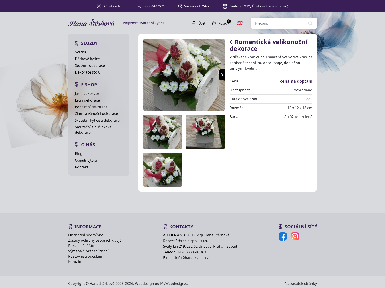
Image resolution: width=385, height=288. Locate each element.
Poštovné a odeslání (85, 256)
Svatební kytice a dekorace (97, 120)
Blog (78, 153)
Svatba (80, 52)
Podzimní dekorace (91, 106)
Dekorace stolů (87, 72)
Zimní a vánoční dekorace (96, 113)
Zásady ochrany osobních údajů (95, 240)
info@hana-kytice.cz (192, 257)
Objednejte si (86, 160)
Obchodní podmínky (85, 235)
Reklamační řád (81, 245)
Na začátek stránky (301, 283)
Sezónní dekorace (90, 65)
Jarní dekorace (87, 93)
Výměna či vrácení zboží (88, 251)
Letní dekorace (87, 100)
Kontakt (81, 167)
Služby (89, 43)
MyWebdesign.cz (174, 283)
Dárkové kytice (87, 58)
